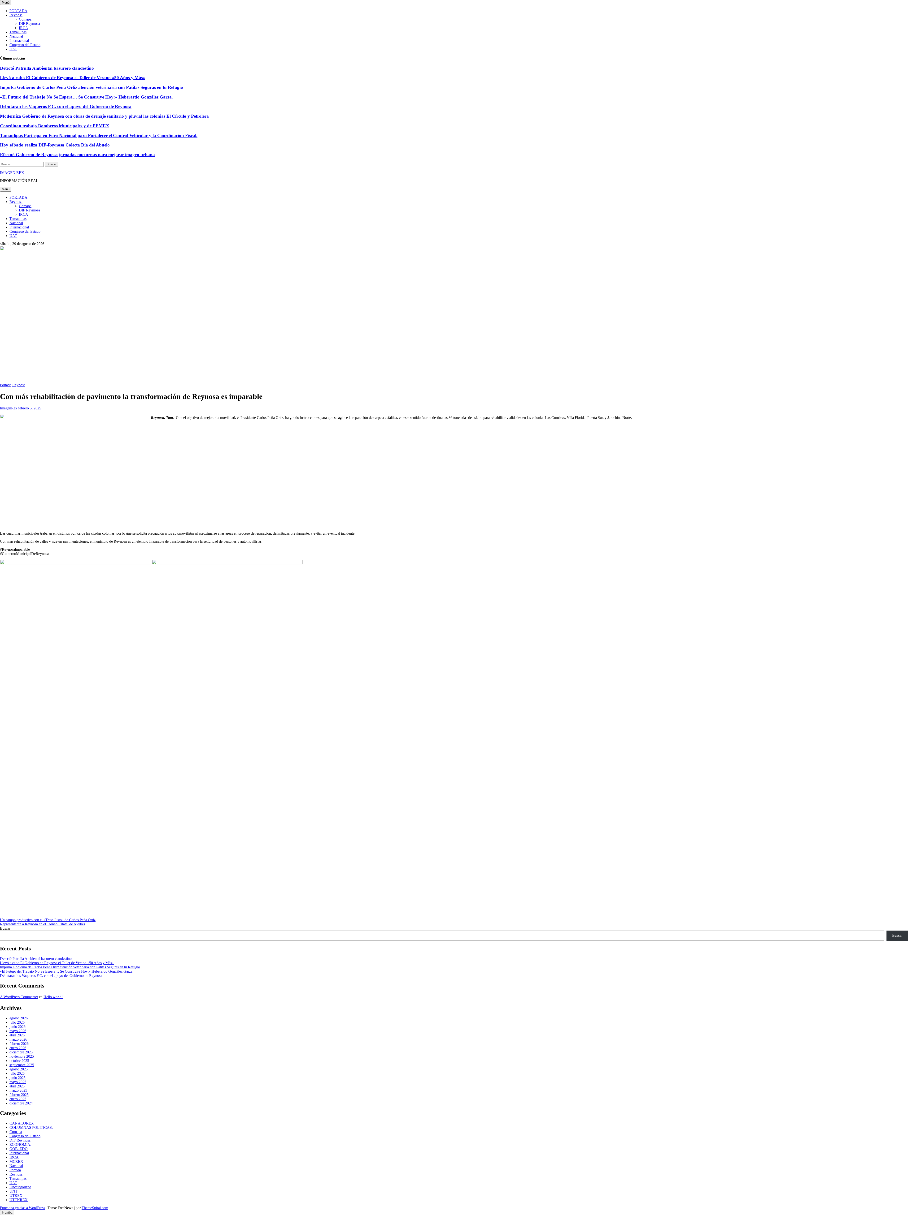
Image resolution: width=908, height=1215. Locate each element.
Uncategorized (20, 1187)
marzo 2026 (18, 1039)
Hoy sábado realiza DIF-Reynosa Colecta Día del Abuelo (55, 144)
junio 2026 (17, 1027)
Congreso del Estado (24, 45)
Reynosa (15, 15)
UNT (13, 1191)
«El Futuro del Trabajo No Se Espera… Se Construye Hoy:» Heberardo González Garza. (86, 96)
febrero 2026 (19, 1044)
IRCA (23, 28)
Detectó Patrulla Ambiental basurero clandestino (47, 68)
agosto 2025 (18, 1069)
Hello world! (53, 997)
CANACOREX (21, 1123)
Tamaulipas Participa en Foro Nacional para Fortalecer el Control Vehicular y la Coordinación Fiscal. (98, 135)
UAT (13, 49)
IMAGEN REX (12, 173)
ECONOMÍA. (20, 1144)
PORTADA (18, 11)
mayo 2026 (17, 1031)
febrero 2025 (19, 1095)
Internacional (19, 41)
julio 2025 (17, 1073)
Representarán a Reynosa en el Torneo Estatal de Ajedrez (42, 924)
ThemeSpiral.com (95, 1208)
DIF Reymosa (29, 23)
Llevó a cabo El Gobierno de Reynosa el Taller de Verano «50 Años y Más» (72, 77)
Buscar (5, 928)
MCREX (16, 1161)
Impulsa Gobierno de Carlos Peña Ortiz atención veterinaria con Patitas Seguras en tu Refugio (91, 87)
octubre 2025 (19, 1061)
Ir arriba (7, 1212)
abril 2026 (17, 1035)
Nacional (16, 36)
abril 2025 (17, 1086)
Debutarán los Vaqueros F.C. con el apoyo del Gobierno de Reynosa (65, 106)
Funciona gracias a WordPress (22, 1208)
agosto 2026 (18, 1018)
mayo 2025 (17, 1082)
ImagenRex (8, 408)
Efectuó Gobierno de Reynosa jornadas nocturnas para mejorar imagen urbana (77, 154)
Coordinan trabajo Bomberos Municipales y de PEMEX (54, 125)
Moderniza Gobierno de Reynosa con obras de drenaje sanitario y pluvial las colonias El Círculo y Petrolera (104, 116)
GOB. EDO (18, 1149)
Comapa (25, 19)
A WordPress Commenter (19, 997)
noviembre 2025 (21, 1056)
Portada (5, 385)
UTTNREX (18, 1200)
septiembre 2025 (21, 1065)
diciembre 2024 (21, 1103)
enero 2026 (17, 1048)
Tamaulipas (17, 32)
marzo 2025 (18, 1090)
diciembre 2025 (21, 1052)
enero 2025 (17, 1099)
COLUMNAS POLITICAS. (31, 1127)
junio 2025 (17, 1078)
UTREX (15, 1196)
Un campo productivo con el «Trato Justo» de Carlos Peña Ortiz (48, 920)
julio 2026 (17, 1022)
